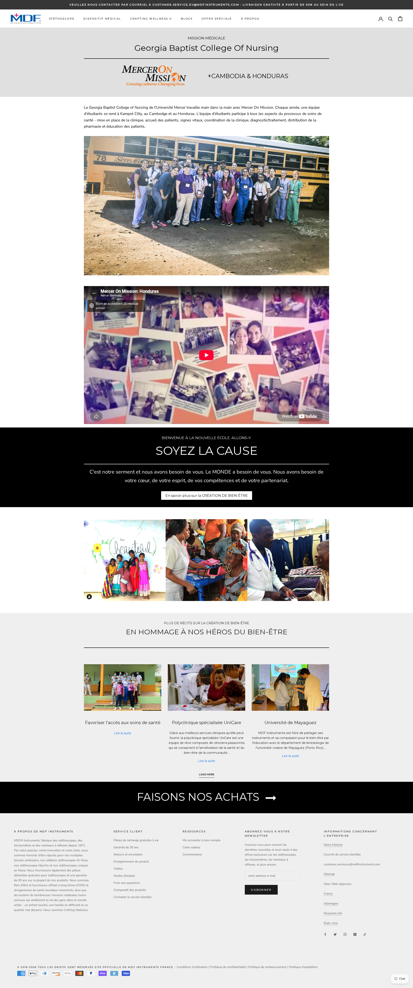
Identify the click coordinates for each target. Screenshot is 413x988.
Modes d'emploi (124, 876)
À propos (250, 18)
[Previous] (92, 560)
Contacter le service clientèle (132, 897)
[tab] (203, 597)
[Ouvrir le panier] (400, 18)
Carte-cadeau (191, 847)
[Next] (320, 560)
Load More (206, 774)
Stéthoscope (61, 18)
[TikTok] (364, 934)
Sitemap (329, 874)
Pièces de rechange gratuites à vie (136, 840)
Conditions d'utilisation (192, 967)
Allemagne (331, 903)
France (328, 894)
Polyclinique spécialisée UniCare (206, 722)
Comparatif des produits (130, 890)
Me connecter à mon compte (201, 840)
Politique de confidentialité (228, 967)
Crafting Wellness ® (151, 18)
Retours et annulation (128, 854)
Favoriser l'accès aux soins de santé (122, 722)
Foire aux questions (127, 883)
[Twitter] (335, 934)
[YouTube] (354, 934)
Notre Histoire (333, 845)
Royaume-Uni (333, 913)
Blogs (187, 18)
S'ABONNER (261, 889)
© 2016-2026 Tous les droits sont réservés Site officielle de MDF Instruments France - (97, 967)
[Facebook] (325, 934)
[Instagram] (345, 934)
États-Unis (331, 923)
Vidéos (118, 869)
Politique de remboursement (267, 967)
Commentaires (192, 854)
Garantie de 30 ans (126, 847)
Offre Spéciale (217, 18)
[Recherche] (390, 18)
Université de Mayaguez (290, 722)
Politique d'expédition (303, 967)
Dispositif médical (102, 18)
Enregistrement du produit (131, 861)
